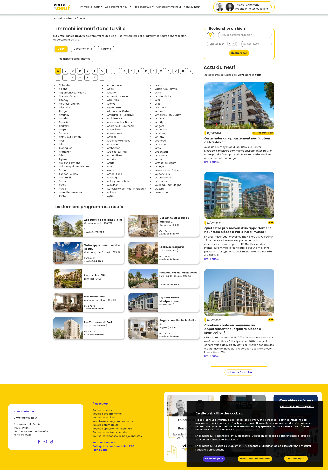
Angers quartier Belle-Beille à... (177, 322)
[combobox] (222, 44)
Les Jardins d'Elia (95, 275)
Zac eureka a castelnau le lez (103, 219)
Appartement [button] (116, 7)
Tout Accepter (296, 458)
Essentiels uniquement (255, 458)
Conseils (168, 7)
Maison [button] (142, 7)
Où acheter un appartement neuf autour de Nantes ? (237, 140)
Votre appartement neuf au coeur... (102, 247)
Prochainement (94, 296)
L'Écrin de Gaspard (171, 247)
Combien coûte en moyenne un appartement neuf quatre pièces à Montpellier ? (232, 329)
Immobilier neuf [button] (90, 7)
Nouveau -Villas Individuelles (178, 272)
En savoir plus (214, 458)
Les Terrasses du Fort (98, 322)
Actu (192, 7)
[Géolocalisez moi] (210, 35)
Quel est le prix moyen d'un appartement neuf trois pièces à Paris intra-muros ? (237, 230)
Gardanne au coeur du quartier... (174, 219)
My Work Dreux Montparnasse (169, 299)
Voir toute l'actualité (239, 372)
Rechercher (239, 53)
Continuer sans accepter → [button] (297, 406)
